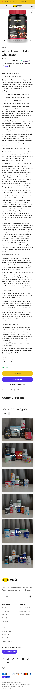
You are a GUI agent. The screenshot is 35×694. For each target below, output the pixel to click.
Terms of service (25, 684)
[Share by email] (18, 389)
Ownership (5, 611)
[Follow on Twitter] (8, 658)
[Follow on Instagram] (13, 658)
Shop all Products (24, 608)
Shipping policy (6, 686)
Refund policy (6, 684)
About (4, 608)
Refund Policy (6, 634)
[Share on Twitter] (11, 389)
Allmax (4, 47)
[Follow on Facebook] (3, 658)
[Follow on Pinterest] (18, 658)
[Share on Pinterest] (14, 389)
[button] (17, 61)
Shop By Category (25, 614)
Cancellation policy (7, 688)
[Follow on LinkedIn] (8, 662)
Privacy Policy (6, 638)
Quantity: (5, 357)
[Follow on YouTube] (23, 658)
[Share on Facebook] (8, 389)
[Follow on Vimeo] (3, 662)
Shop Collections (24, 611)
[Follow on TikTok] (28, 658)
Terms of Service (7, 641)
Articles (4, 614)
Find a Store (5, 618)
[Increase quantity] (11, 361)
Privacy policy (15, 684)
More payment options (17, 385)
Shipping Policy (6, 631)
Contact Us (5, 621)
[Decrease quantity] (4, 361)
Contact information (18, 686)
